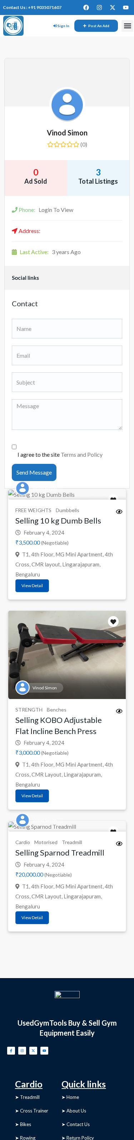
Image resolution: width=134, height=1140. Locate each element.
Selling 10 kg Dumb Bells (58, 520)
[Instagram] (99, 7)
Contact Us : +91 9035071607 (32, 7)
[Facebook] (86, 7)
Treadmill (72, 842)
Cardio (22, 842)
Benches (56, 710)
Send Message (34, 472)
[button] (127, 26)
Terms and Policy (82, 454)
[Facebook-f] (11, 1051)
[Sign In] (55, 26)
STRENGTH (29, 710)
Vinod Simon (67, 132)
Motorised (46, 842)
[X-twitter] (112, 7)
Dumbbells (67, 510)
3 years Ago (50, 251)
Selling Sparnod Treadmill (59, 852)
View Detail (32, 585)
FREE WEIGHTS (33, 510)
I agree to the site (60, 454)
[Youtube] (125, 7)
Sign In (63, 26)
